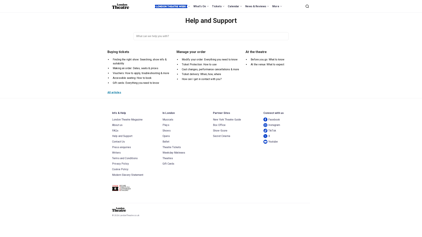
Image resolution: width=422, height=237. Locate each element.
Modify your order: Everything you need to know (210, 59)
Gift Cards (168, 163)
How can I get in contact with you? (202, 79)
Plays (166, 125)
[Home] (120, 6)
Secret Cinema (221, 136)
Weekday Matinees (174, 152)
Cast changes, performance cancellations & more (210, 69)
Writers (116, 152)
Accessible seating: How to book (132, 77)
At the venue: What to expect (267, 64)
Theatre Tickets (172, 147)
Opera (166, 136)
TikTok (272, 130)
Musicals (168, 119)
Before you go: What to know (267, 59)
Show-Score (220, 130)
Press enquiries (121, 147)
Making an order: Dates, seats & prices (135, 68)
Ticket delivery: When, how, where (201, 74)
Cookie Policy (120, 169)
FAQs (115, 130)
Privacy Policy (120, 163)
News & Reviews (255, 6)
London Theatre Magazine (127, 119)
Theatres (168, 158)
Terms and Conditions (125, 158)
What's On (199, 6)
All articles (114, 92)
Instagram (274, 125)
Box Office (219, 125)
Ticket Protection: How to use (199, 64)
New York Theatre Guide (227, 119)
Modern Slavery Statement (127, 174)
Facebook (274, 119)
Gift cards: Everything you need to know (136, 82)
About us (117, 125)
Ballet (166, 141)
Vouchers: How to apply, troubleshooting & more (141, 73)
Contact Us (118, 141)
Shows (167, 130)
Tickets (217, 6)
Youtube (273, 141)
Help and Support (122, 136)
